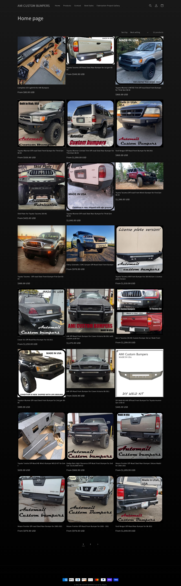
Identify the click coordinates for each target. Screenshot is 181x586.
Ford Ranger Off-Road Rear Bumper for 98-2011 (134, 526)
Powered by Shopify (100, 585)
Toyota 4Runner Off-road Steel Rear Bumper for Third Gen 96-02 (89, 215)
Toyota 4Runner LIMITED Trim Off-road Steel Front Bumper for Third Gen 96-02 (138, 89)
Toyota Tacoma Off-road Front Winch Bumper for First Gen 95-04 (138, 194)
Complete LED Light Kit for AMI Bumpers (33, 88)
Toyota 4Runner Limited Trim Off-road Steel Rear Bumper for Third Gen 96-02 (90, 152)
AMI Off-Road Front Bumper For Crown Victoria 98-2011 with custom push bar (90, 337)
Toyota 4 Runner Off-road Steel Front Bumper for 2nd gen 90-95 (41, 401)
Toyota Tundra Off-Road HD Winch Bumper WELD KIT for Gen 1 (41, 464)
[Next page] (98, 544)
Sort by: (124, 32)
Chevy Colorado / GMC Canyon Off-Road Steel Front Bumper (90, 265)
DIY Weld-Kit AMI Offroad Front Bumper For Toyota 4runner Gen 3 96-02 (138, 401)
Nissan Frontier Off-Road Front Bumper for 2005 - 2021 (88, 526)
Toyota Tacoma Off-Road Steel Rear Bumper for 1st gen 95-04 (90, 69)
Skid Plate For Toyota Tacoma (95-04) (32, 214)
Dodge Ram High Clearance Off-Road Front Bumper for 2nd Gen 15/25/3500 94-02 (90, 464)
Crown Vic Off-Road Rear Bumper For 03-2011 (35, 340)
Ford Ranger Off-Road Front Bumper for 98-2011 (134, 151)
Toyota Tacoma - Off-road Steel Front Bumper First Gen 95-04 (41, 278)
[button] (150, 6)
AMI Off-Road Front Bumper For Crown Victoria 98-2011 (88, 391)
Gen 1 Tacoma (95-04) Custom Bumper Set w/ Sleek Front (138, 338)
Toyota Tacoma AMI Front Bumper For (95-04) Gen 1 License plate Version (139, 278)
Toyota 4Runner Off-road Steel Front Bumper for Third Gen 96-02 (40, 152)
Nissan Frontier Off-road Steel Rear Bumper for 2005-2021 (40, 526)
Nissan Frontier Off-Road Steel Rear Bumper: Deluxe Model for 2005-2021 (138, 464)
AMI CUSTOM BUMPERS (86, 585)
